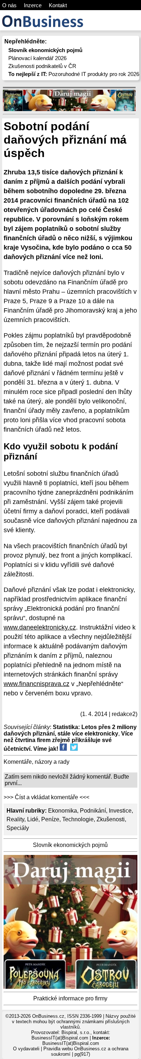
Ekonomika (62, 811)
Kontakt (58, 5)
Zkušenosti (111, 819)
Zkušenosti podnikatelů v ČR (42, 66)
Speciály (18, 828)
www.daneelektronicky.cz (40, 627)
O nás (9, 5)
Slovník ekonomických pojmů (70, 845)
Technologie (78, 819)
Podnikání (93, 811)
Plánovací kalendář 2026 (37, 58)
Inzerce (33, 5)
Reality (15, 819)
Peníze (50, 819)
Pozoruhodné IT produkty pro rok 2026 (73, 74)
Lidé (32, 819)
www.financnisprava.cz (36, 683)
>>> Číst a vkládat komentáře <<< (46, 797)
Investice (120, 811)
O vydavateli (26, 1048)
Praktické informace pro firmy (70, 998)
